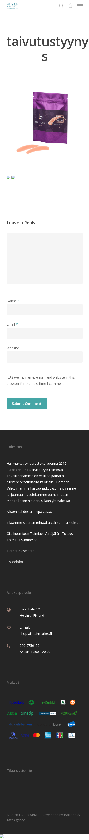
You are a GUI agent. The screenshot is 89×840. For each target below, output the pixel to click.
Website (13, 348)
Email (12, 324)
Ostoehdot (15, 561)
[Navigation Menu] (80, 5)
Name (13, 300)
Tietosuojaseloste (20, 550)
